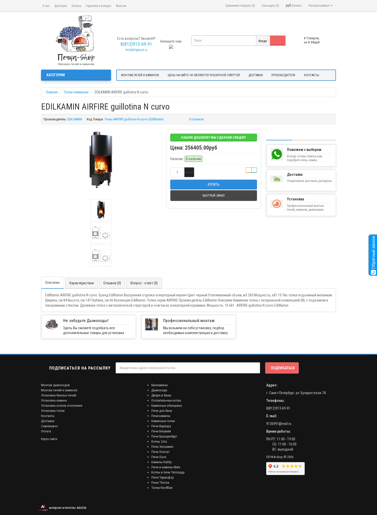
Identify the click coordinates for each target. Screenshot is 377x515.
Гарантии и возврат (98, 6)
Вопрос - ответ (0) (144, 283)
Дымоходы (159, 390)
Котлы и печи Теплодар (168, 472)
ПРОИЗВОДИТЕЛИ (283, 75)
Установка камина (54, 400)
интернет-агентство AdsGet (66, 508)
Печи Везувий (161, 431)
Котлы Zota (159, 441)
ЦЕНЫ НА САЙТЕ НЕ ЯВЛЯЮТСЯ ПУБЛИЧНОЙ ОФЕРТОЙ (204, 75)
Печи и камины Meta (165, 467)
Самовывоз (49, 426)
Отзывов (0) (112, 283)
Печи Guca (158, 457)
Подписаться (283, 368)
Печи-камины (160, 416)
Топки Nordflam (162, 488)
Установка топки (53, 411)
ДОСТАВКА (256, 75)
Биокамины (159, 385)
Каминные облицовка (166, 405)
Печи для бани (161, 411)
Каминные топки (163, 421)
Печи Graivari (160, 452)
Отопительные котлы (166, 400)
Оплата (76, 6)
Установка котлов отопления (61, 405)
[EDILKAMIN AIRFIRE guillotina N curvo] (101, 160)
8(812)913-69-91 (278, 408)
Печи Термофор (162, 477)
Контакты (47, 416)
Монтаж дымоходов (55, 385)
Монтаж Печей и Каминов (140, 75)
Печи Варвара (161, 426)
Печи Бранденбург (164, 436)
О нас (46, 6)
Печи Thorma (160, 482)
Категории (55, 75)
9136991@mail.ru (136, 50)
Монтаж (121, 6)
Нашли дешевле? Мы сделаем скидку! (213, 137)
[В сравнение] (254, 170)
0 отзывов (196, 119)
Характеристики (81, 283)
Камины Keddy (161, 462)
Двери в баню (161, 395)
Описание (52, 282)
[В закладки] (248, 170)
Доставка (60, 6)
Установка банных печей (58, 395)
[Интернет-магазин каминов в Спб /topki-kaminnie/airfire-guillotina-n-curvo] (76, 40)
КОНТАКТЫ (311, 75)
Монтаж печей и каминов (59, 390)
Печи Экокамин (162, 447)
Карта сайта (49, 439)
